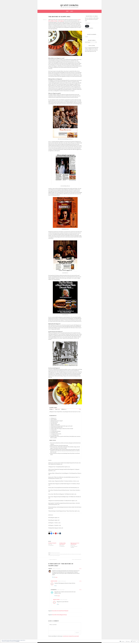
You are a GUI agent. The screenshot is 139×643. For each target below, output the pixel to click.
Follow (87, 26)
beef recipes (58, 554)
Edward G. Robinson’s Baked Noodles (76, 559)
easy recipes (60, 554)
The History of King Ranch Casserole (62, 544)
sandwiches (55, 555)
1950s (52, 554)
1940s (51, 554)
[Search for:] (92, 36)
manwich (74, 554)
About (71, 11)
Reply (80, 568)
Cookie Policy (17, 641)
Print (80, 409)
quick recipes (52, 555)
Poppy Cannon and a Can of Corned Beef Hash (75, 544)
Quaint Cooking (69, 5)
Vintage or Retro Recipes (57, 552)
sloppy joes (58, 555)
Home (67, 11)
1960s (54, 554)
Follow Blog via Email (92, 16)
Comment (77, 632)
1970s (55, 554)
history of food (64, 554)
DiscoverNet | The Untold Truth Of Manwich (60, 610)
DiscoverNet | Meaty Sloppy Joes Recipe (59, 614)
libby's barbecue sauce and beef (69, 554)
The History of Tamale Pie (52, 543)
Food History (52, 552)
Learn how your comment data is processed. (71, 636)
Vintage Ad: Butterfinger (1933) (53, 559)
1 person (56, 577)
